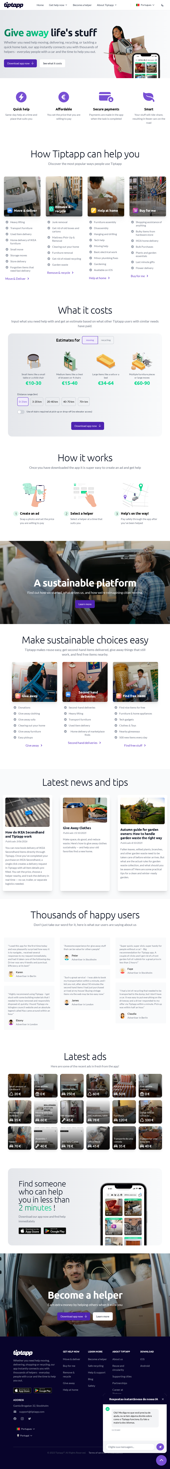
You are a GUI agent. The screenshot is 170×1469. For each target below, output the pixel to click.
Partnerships (119, 1383)
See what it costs (52, 63)
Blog (90, 1379)
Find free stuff (133, 745)
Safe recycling (95, 1365)
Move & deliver (71, 1359)
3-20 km (37, 401)
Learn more (85, 604)
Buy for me (138, 276)
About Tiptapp (105, 4)
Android (145, 1365)
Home (40, 4)
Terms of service (97, 1452)
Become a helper (82, 4)
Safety (91, 1385)
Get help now (56, 4)
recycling (106, 340)
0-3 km (23, 401)
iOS (142, 1359)
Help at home (97, 278)
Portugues (146, 4)
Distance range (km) (27, 394)
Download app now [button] (18, 63)
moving (90, 340)
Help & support (96, 1372)
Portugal (24, 1435)
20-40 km (52, 401)
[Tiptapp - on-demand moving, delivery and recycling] (14, 5)
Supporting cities (122, 1376)
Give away (32, 745)
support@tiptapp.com (31, 1411)
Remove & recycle (58, 272)
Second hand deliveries (82, 743)
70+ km (84, 401)
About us (117, 1359)
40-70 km (68, 401)
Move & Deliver (15, 278)
